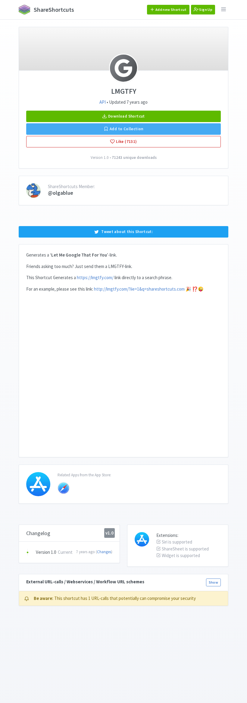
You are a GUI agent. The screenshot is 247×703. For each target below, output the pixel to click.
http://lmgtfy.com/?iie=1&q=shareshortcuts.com (139, 289)
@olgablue (60, 192)
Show (213, 582)
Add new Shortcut (171, 9)
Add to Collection (126, 128)
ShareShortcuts (53, 9)
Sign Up (205, 9)
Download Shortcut (126, 116)
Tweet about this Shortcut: (127, 231)
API (102, 102)
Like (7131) (126, 141)
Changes (104, 551)
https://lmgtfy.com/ (95, 277)
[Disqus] (123, 372)
